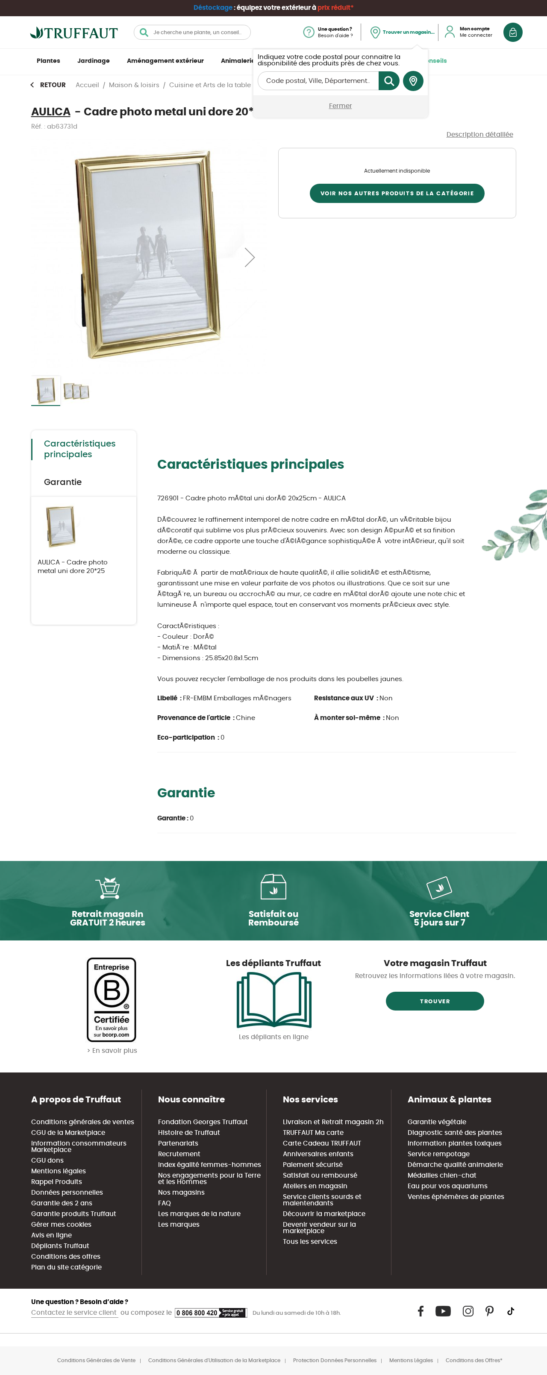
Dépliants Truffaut (60, 1246)
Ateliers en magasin (315, 1186)
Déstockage (213, 8)
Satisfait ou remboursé (320, 1175)
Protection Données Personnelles (334, 1360)
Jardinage (93, 61)
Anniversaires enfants (318, 1154)
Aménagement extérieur (165, 61)
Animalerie (238, 61)
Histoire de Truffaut (189, 1133)
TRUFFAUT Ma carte (313, 1133)
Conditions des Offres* (474, 1360)
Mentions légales (58, 1171)
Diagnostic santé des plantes (455, 1133)
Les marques (179, 1225)
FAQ (164, 1203)
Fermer (340, 106)
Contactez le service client (74, 1313)
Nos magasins (181, 1193)
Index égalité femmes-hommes (209, 1165)
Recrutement (179, 1154)
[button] (250, 257)
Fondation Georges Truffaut (203, 1122)
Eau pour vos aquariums (448, 1186)
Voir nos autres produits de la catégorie (397, 194)
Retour (53, 85)
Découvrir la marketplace (324, 1214)
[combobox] (192, 32)
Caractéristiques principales (80, 449)
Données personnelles (67, 1193)
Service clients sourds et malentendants (322, 1200)
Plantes (48, 61)
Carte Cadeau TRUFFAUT (322, 1143)
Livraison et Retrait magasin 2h (333, 1122)
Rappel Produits (56, 1182)
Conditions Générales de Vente (96, 1360)
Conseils (434, 61)
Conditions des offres (65, 1257)
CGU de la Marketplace (68, 1133)
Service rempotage (439, 1154)
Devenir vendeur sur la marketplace (319, 1228)
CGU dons (47, 1161)
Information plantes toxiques (455, 1143)
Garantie (63, 482)
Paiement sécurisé (313, 1165)
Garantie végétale (437, 1122)
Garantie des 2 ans (61, 1203)
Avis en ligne (51, 1235)
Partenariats (178, 1143)
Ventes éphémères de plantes (456, 1197)
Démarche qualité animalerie (455, 1165)
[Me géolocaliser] (413, 81)
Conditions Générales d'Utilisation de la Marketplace (214, 1360)
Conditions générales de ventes (82, 1122)
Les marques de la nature (199, 1214)
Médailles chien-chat (442, 1175)
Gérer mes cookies (61, 1225)
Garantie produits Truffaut (73, 1214)
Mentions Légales (411, 1360)
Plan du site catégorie (66, 1267)
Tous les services (310, 1242)
